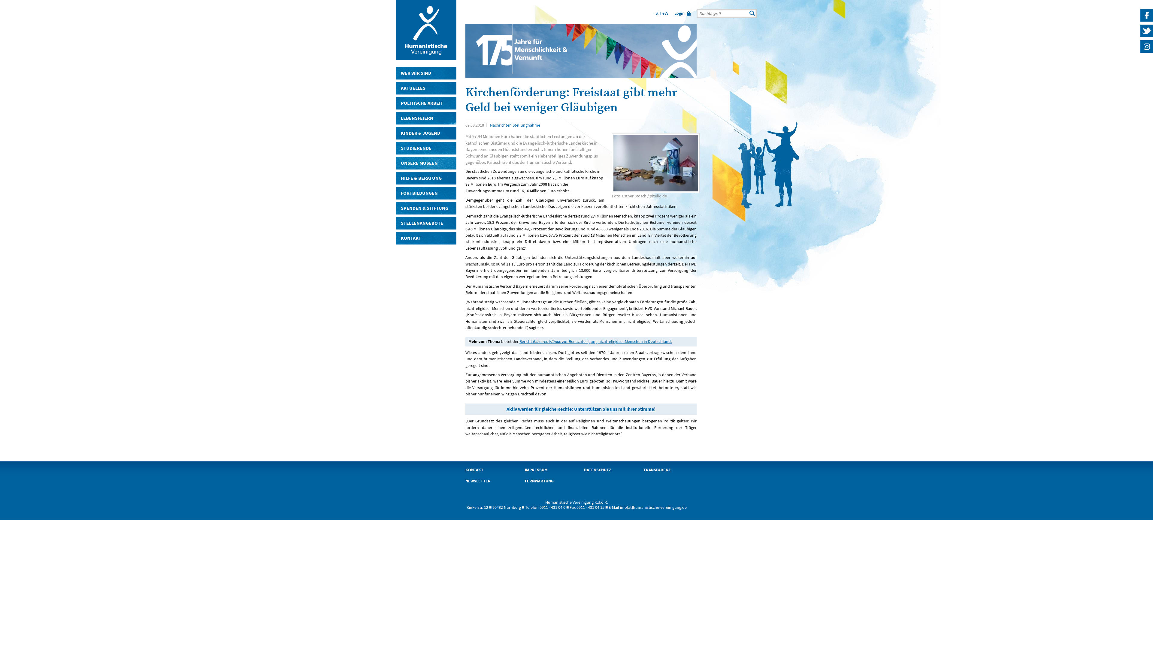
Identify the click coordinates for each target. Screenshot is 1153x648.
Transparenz (657, 469)
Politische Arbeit (422, 103)
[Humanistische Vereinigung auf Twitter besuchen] (1146, 37)
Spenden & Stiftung (424, 208)
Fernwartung (539, 481)
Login (679, 13)
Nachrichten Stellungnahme (515, 125)
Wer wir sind (416, 73)
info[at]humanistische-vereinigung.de (653, 507)
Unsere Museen (419, 163)
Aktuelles (413, 88)
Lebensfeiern (417, 118)
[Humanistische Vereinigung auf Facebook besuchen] (1146, 22)
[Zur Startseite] (426, 57)
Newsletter (478, 481)
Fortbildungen (419, 193)
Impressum (536, 469)
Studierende (416, 148)
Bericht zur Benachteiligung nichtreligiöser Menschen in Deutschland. (595, 341)
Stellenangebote (422, 223)
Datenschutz (597, 469)
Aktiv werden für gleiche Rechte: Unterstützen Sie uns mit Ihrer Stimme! (581, 409)
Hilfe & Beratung (421, 178)
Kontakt (411, 238)
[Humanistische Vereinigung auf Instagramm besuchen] (1146, 53)
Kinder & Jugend (420, 133)
